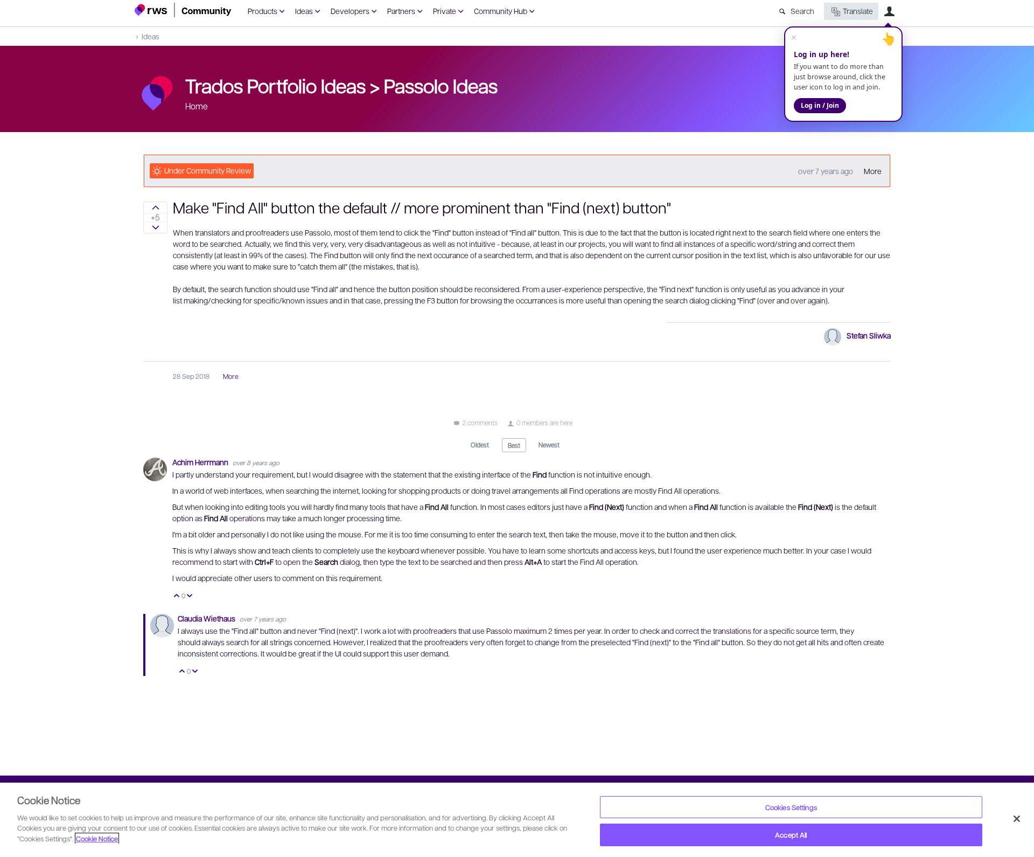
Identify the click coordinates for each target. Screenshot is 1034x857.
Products (262, 11)
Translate (858, 11)
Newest (549, 444)
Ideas (304, 11)
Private (444, 11)
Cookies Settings (791, 807)
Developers (350, 11)
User (889, 11)
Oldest (480, 444)
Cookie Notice (97, 838)
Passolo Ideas (441, 85)
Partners (401, 11)
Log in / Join (820, 105)
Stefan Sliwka (869, 335)
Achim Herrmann (201, 462)
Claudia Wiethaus (207, 618)
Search (802, 11)
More (873, 171)
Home (196, 106)
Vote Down (189, 596)
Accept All (791, 834)
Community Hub (500, 11)
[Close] (1017, 819)
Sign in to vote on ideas (155, 207)
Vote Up (176, 596)
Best (514, 445)
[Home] (183, 10)
